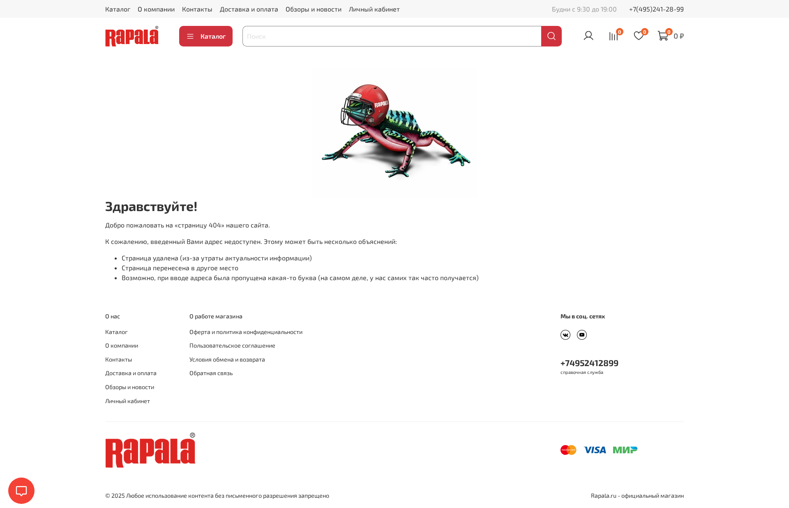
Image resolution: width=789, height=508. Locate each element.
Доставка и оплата (249, 9)
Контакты (197, 9)
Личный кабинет (374, 9)
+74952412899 (589, 362)
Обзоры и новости (313, 9)
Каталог (117, 9)
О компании (156, 9)
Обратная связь (211, 372)
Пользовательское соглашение (232, 345)
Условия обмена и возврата (227, 359)
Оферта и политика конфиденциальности (245, 331)
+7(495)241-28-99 (656, 9)
